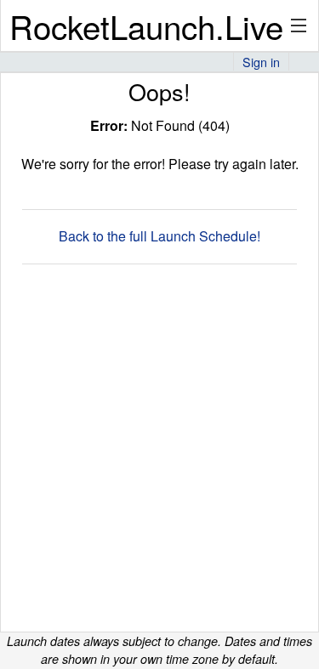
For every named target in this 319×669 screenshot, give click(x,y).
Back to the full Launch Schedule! (159, 236)
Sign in (261, 62)
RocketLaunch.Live (146, 26)
